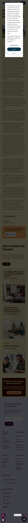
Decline (14, 53)
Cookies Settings (14, 45)
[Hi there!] (24, 519)
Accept (14, 49)
